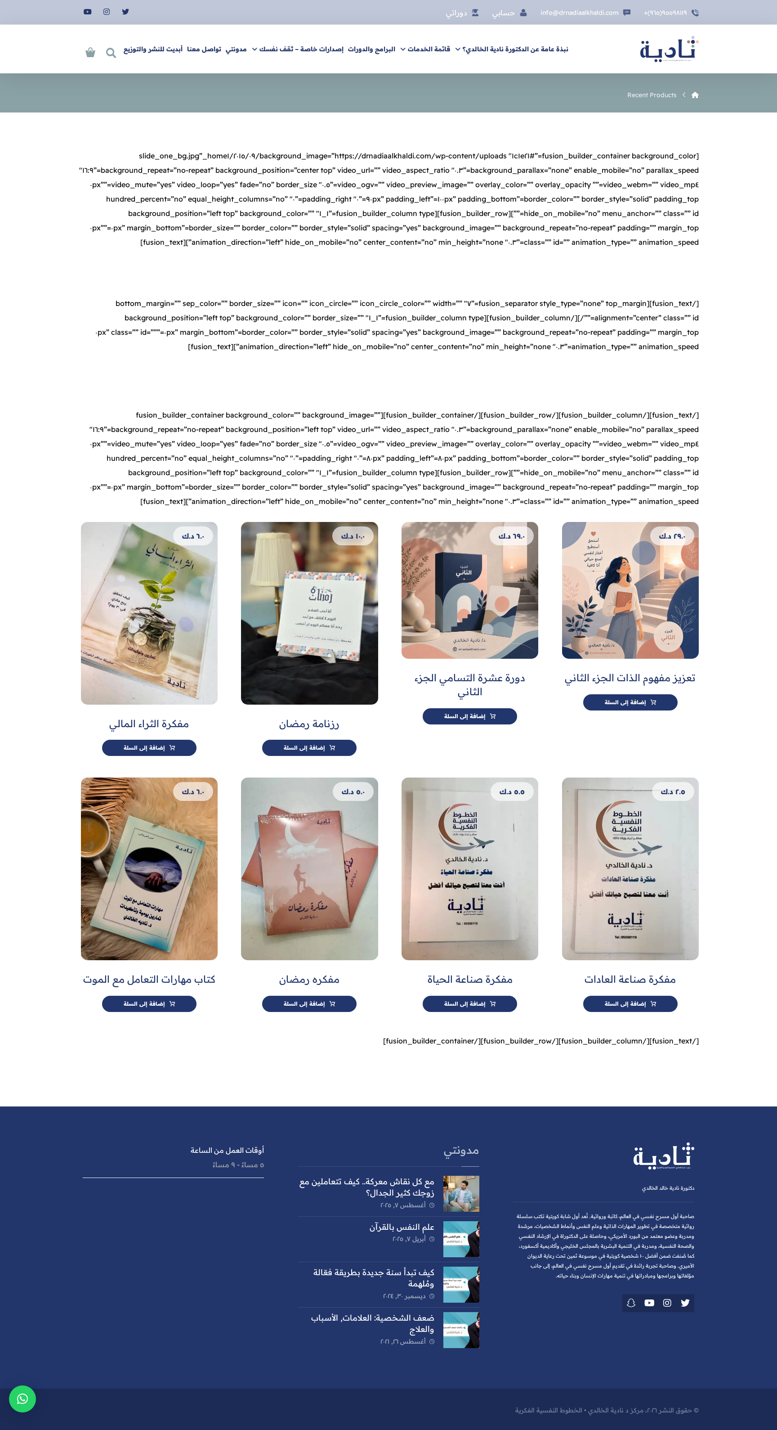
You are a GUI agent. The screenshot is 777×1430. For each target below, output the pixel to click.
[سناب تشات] (631, 1303)
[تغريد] (685, 1303)
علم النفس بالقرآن (402, 1227)
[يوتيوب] (87, 11)
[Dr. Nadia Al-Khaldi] (695, 95)
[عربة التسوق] (90, 51)
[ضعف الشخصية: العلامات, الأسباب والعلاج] (461, 1330)
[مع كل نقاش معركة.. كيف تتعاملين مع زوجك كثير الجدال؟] (461, 1194)
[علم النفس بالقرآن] (461, 1239)
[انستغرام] (106, 11)
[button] (22, 1398)
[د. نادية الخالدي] (669, 49)
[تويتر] (125, 11)
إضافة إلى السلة (625, 702)
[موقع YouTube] (649, 1303)
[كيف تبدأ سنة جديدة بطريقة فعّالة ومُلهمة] (461, 1285)
